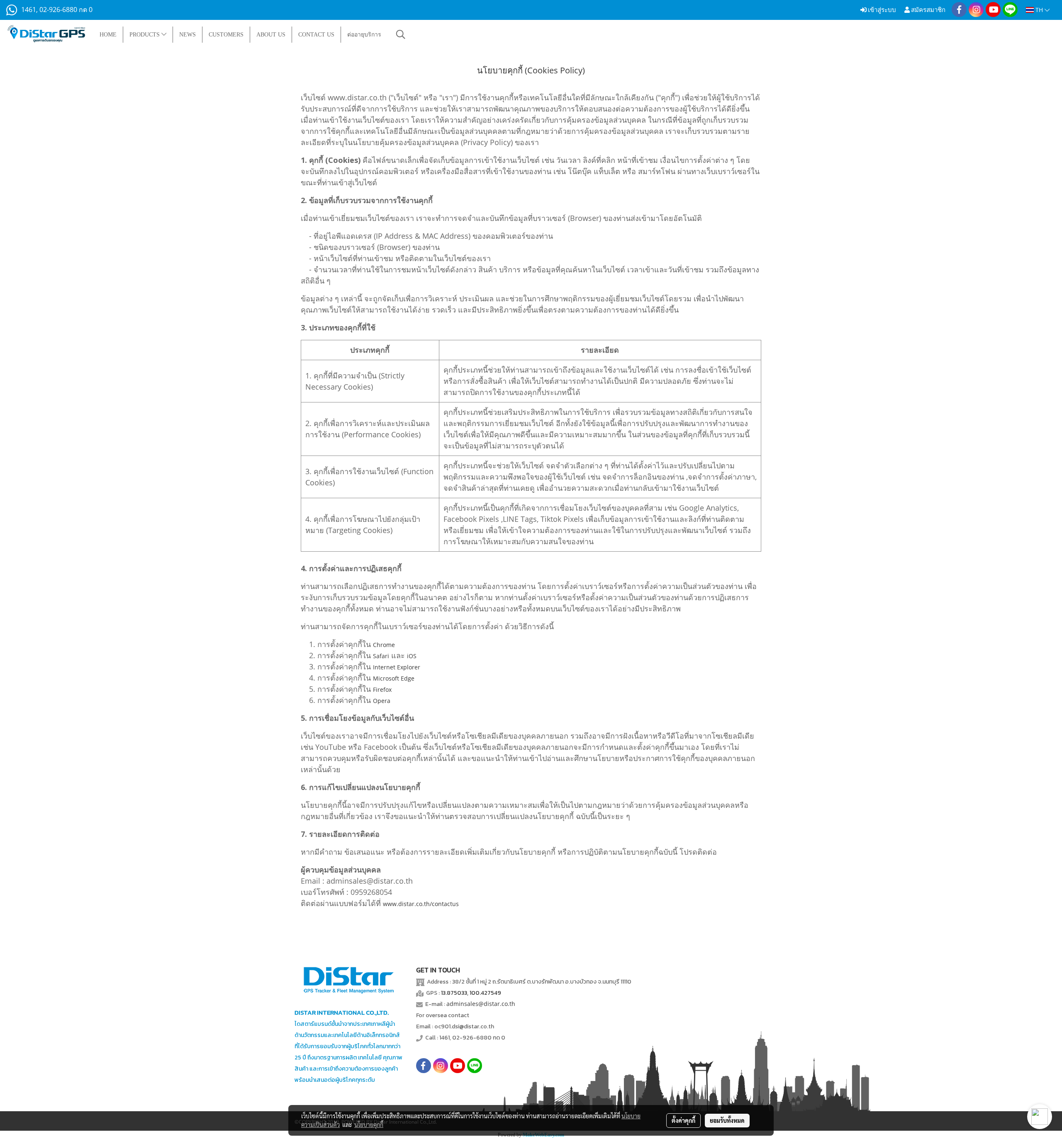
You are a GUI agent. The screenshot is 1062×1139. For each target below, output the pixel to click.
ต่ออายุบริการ (364, 35)
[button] (401, 34)
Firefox (382, 689)
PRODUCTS (145, 35)
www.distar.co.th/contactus (421, 904)
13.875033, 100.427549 (471, 993)
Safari (381, 656)
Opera (381, 701)
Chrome (384, 645)
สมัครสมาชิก (927, 9)
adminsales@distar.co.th (480, 1004)
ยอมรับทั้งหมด (727, 1120)
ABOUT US (270, 35)
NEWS (187, 35)
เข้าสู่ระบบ (881, 9)
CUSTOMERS (226, 35)
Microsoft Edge (393, 678)
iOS (412, 656)
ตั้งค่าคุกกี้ (683, 1120)
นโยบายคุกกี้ (368, 1124)
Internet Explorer (396, 667)
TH (1039, 10)
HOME (108, 35)
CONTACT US (316, 35)
